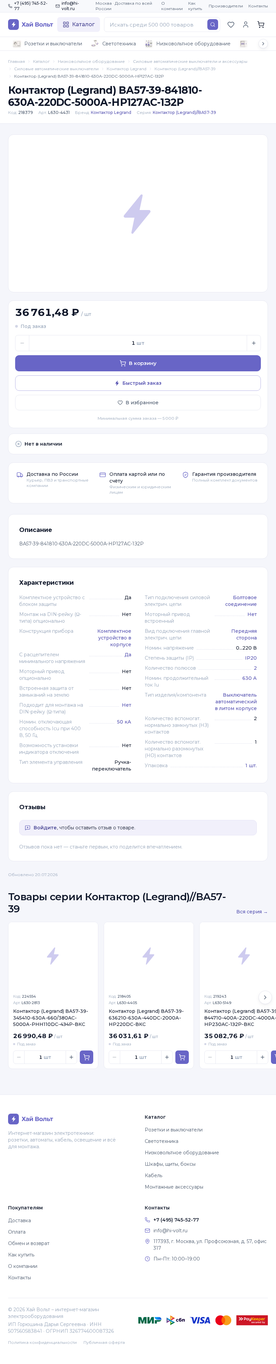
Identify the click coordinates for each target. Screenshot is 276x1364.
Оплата (17, 1232)
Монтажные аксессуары (174, 1187)
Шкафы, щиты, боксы (170, 1164)
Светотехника (119, 44)
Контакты (258, 5)
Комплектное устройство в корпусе (114, 638)
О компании (172, 6)
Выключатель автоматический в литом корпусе (236, 701)
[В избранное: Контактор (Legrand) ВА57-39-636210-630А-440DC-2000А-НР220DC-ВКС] (184, 930)
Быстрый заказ (142, 383)
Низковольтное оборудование (193, 44)
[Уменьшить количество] (22, 343)
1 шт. (251, 765)
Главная (16, 61)
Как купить (195, 6)
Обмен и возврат (28, 1243)
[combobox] (162, 24)
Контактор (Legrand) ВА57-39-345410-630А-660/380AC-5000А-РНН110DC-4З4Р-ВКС (50, 1017)
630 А (249, 678)
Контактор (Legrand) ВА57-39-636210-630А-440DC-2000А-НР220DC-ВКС (146, 1017)
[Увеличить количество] (254, 343)
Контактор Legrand (126, 68)
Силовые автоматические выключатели (56, 68)
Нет (126, 705)
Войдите (45, 828)
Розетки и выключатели (53, 44)
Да (128, 655)
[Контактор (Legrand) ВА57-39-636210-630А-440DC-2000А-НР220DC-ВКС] (149, 955)
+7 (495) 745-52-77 (30, 6)
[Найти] (212, 24)
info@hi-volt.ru (70, 6)
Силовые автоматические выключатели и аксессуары (190, 61)
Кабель (153, 1175)
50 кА (124, 722)
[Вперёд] (265, 997)
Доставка (19, 1220)
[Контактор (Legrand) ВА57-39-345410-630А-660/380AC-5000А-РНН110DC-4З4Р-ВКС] (53, 955)
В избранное (142, 403)
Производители (226, 5)
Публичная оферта (104, 1342)
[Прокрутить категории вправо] (263, 43)
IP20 (251, 658)
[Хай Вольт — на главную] (30, 24)
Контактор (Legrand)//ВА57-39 (185, 68)
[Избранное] (231, 24)
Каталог (41, 61)
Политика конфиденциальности (42, 1342)
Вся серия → (252, 912)
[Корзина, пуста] (261, 24)
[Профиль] (245, 24)
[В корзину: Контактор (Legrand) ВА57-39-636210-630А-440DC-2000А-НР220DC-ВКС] (182, 1057)
